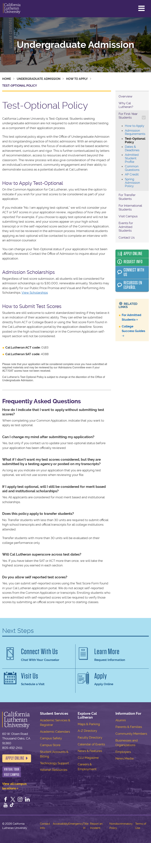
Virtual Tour (11, 769)
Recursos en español (133, 285)
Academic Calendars (55, 731)
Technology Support (54, 763)
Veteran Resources (53, 770)
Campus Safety (51, 738)
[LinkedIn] (27, 799)
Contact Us (127, 237)
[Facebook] (5, 799)
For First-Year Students (128, 115)
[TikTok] (12, 805)
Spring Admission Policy (132, 182)
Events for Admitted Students (126, 226)
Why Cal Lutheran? (126, 105)
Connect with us (134, 272)
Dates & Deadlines (132, 148)
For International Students (130, 207)
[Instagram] (20, 799)
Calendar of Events (91, 744)
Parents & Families (128, 727)
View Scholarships (35, 292)
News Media (124, 758)
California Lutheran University (12, 8)
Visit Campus (128, 216)
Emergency (75, 823)
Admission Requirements (135, 132)
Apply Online (133, 253)
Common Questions (132, 168)
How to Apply (77, 79)
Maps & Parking (89, 724)
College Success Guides (133, 328)
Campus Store (50, 745)
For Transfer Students (127, 196)
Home (6, 79)
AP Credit (132, 174)
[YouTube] (5, 805)
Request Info (133, 261)
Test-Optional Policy (135, 140)
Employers (123, 752)
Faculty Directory (90, 737)
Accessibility (60, 823)
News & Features (90, 751)
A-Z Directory (87, 731)
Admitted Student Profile (132, 158)
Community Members (131, 733)
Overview (125, 96)
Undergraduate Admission (75, 44)
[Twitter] (13, 799)
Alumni (120, 720)
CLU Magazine (88, 757)
